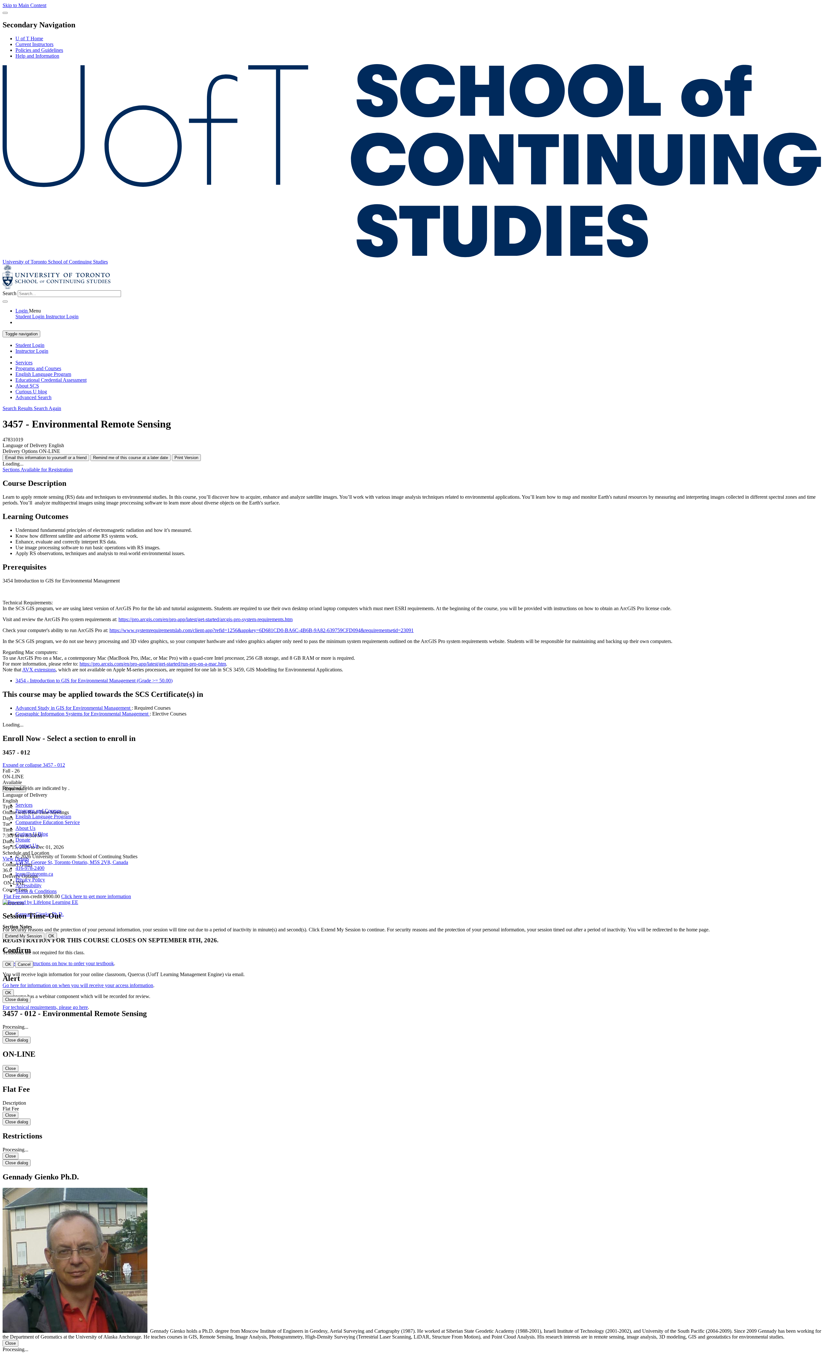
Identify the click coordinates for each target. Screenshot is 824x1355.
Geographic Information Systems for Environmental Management (82, 713)
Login (22, 310)
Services (24, 362)
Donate (22, 839)
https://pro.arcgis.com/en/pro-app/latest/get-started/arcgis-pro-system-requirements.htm (205, 619)
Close (10, 1033)
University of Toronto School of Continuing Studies (55, 261)
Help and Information (37, 56)
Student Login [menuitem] (30, 316)
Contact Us (26, 845)
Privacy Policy (30, 879)
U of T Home (29, 38)
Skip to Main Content (24, 5)
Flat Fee (12, 896)
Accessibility (28, 885)
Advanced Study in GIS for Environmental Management (73, 708)
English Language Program (43, 374)
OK (51, 936)
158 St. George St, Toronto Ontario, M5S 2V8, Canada (71, 862)
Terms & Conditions (36, 891)
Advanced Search (33, 397)
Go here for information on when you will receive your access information (78, 985)
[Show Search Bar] (5, 13)
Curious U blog (31, 391)
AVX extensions (39, 669)
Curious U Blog (31, 834)
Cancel (24, 964)
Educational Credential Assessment (51, 380)
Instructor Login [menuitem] (62, 316)
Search (9, 293)
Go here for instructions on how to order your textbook (58, 963)
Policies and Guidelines (39, 50)
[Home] (412, 256)
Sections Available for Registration (38, 469)
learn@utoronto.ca (34, 874)
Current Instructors (34, 44)
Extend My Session (23, 936)
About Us (25, 828)
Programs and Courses (38, 368)
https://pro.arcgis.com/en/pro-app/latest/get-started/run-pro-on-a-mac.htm (153, 664)
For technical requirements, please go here (45, 1007)
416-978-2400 (29, 868)
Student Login (29, 345)
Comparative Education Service (47, 822)
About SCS (27, 386)
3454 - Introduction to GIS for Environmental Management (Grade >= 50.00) (94, 680)
